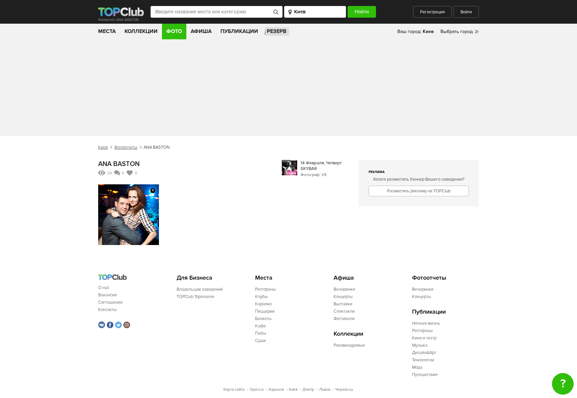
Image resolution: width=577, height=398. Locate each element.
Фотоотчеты (125, 147)
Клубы (261, 296)
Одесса (256, 389)
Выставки (343, 304)
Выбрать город (456, 31)
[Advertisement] (288, 89)
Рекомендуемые (349, 345)
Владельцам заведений (200, 289)
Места (107, 31)
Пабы (260, 333)
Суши (260, 340)
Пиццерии (264, 311)
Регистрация (432, 12)
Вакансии (107, 295)
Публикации (239, 31)
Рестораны (265, 289)
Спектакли (344, 311)
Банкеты (263, 318)
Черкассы (344, 389)
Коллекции (141, 31)
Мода (417, 367)
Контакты (107, 309)
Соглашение (110, 302)
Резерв (276, 31)
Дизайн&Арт (424, 352)
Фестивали (344, 318)
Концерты (343, 296)
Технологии (423, 360)
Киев (103, 147)
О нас (103, 287)
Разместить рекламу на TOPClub (418, 191)
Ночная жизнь (426, 323)
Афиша (201, 31)
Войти (466, 12)
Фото (174, 31)
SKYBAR (309, 168)
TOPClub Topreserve (195, 296)
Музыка (419, 345)
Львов (324, 389)
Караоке (263, 304)
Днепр (308, 389)
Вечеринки (344, 289)
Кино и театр (424, 338)
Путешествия (424, 374)
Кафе (260, 326)
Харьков (276, 389)
